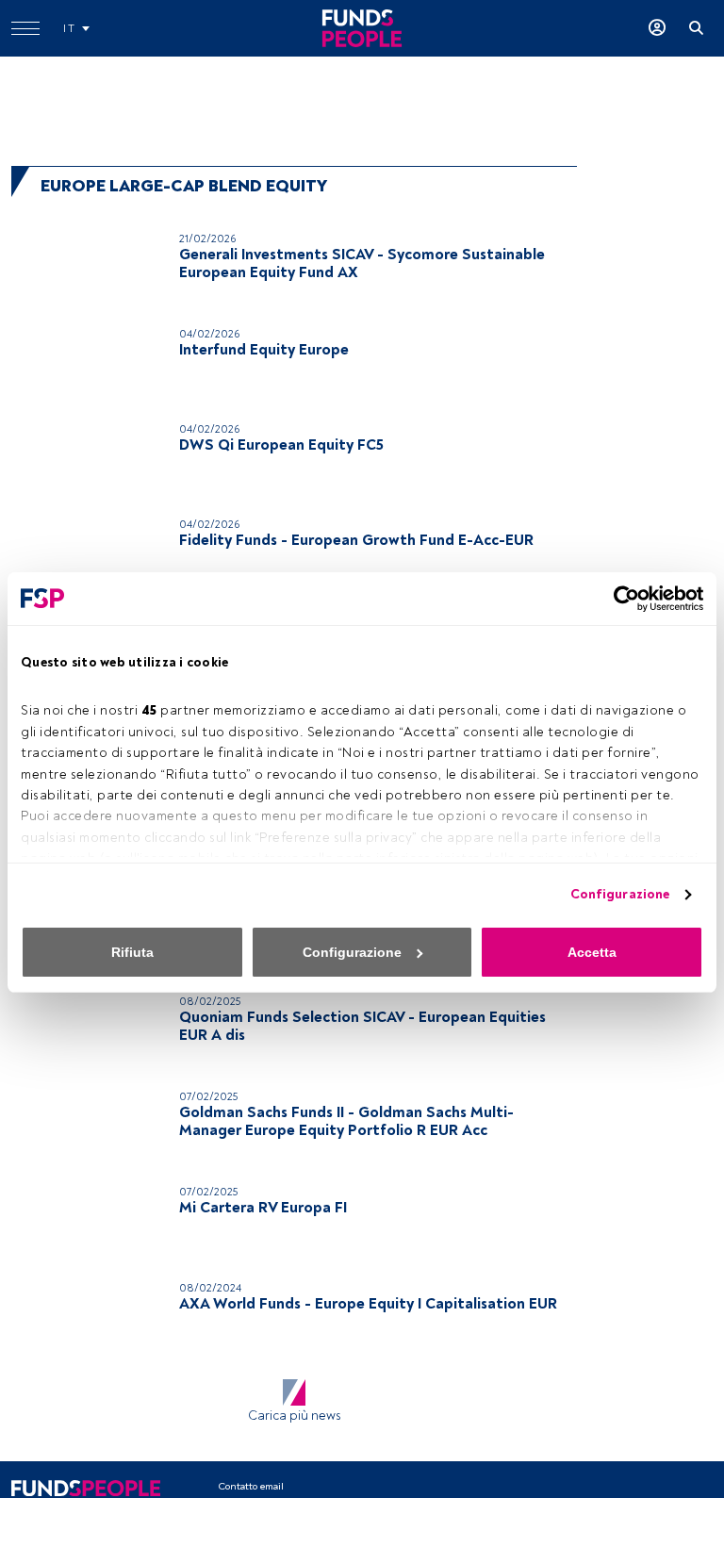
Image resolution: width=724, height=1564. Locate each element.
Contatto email (251, 1486)
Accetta (592, 952)
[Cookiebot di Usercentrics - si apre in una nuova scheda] (620, 598)
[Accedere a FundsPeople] (657, 28)
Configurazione (619, 894)
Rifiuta (132, 952)
